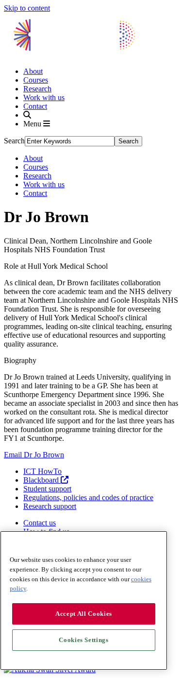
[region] (83, 600)
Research (37, 89)
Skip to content (27, 8)
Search (14, 141)
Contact (35, 106)
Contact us (39, 523)
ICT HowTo (42, 471)
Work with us (44, 97)
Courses (35, 80)
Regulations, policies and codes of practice (88, 497)
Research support (49, 506)
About (33, 71)
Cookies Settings (84, 639)
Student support (47, 489)
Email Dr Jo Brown (34, 455)
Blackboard (42, 480)
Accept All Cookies (83, 613)
